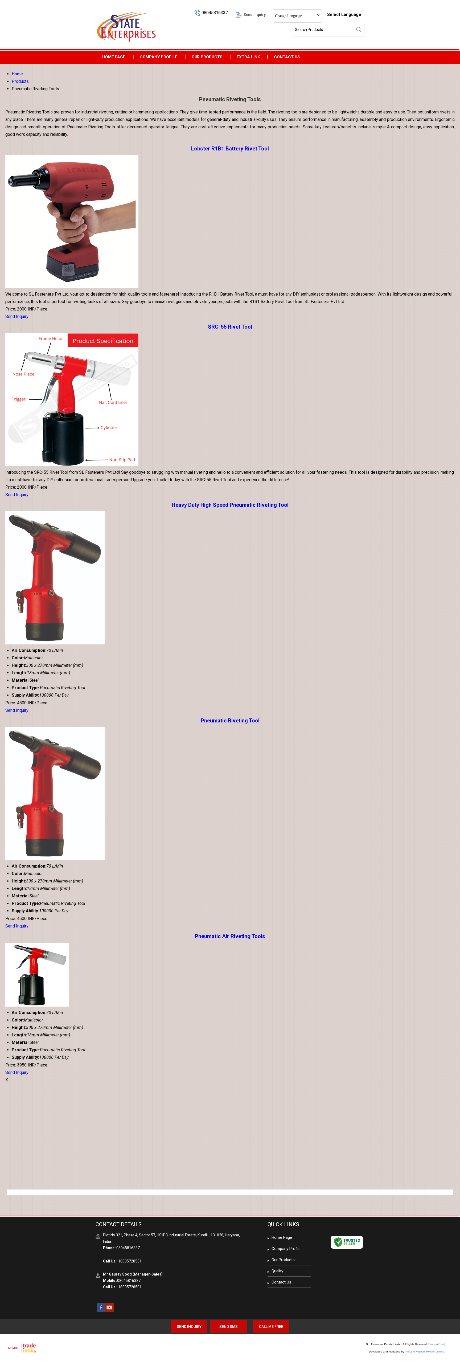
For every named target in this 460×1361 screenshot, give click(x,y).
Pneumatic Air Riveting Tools (230, 936)
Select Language (344, 14)
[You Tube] (109, 1310)
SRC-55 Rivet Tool (230, 327)
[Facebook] (101, 1310)
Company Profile (158, 57)
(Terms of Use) (436, 1344)
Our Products (207, 57)
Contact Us (287, 57)
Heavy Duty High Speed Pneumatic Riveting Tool (230, 505)
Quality (277, 1271)
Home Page (113, 57)
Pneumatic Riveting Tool (230, 720)
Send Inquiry (16, 316)
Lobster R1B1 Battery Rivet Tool (230, 148)
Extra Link (248, 57)
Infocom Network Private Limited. (425, 1351)
